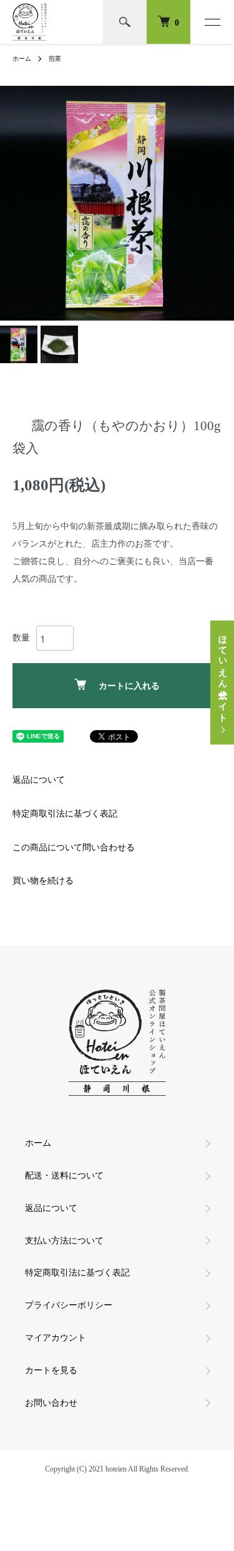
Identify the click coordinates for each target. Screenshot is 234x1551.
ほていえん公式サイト (222, 673)
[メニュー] (212, 22)
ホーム (21, 58)
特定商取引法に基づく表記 (64, 813)
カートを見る (51, 1370)
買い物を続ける (43, 880)
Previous (14, 203)
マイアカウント (55, 1337)
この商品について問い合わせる (73, 847)
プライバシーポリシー (68, 1305)
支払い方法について (64, 1240)
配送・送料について (64, 1175)
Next (220, 203)
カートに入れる (129, 686)
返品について (38, 780)
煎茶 (55, 58)
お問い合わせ (51, 1403)
